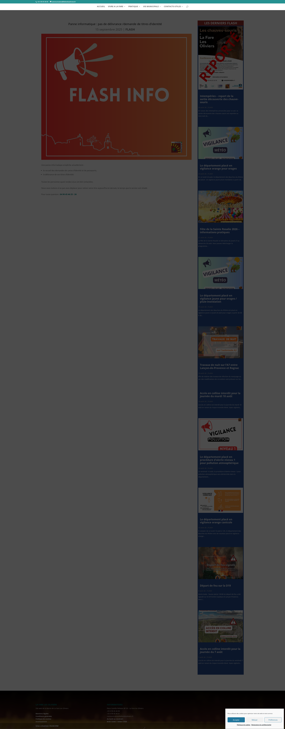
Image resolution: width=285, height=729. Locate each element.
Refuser (255, 720)
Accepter (236, 720)
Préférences (273, 720)
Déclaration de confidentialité (261, 725)
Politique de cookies (243, 725)
